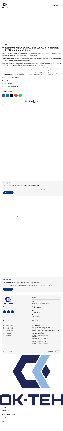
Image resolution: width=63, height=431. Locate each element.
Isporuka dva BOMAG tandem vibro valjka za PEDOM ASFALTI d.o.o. (23, 185)
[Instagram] (8, 311)
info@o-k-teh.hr (36, 316)
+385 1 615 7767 (36, 307)
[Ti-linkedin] (12, 311)
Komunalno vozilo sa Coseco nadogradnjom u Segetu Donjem (21, 282)
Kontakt (4, 425)
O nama (4, 407)
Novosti (4, 417)
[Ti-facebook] (4, 311)
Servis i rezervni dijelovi (8, 414)
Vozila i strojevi (6, 410)
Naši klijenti (5, 421)
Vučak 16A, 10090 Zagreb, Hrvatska (41, 303)
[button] (3, 95)
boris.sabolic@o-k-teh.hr (11, 86)
